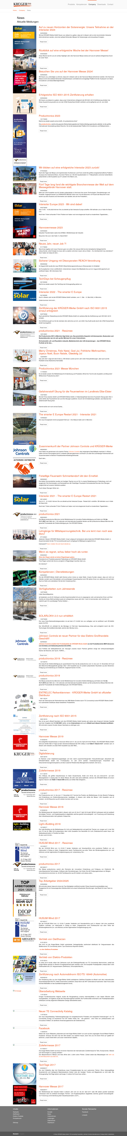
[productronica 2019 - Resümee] (24, 659)
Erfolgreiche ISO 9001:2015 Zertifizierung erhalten (66, 94)
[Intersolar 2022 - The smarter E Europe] (24, 296)
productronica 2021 (49, 514)
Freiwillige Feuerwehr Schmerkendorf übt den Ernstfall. (68, 475)
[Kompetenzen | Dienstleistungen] (24, 578)
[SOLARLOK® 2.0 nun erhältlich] (24, 617)
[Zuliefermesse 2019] (24, 778)
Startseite (16, 1112)
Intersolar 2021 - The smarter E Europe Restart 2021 (68, 496)
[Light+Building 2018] (24, 826)
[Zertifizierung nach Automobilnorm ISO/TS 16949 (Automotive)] (24, 979)
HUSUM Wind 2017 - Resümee (56, 843)
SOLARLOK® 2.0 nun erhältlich (56, 615)
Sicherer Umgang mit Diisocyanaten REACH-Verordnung (69, 260)
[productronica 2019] (24, 676)
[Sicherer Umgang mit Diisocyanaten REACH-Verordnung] (24, 265)
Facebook (44, 1028)
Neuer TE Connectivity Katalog (55, 1011)
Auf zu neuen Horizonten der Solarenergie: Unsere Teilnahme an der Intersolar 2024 (76, 28)
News (49, 1114)
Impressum (51, 1122)
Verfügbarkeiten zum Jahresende (57, 588)
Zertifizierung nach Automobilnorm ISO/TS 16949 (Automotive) (73, 974)
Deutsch (15, 1134)
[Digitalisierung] (24, 754)
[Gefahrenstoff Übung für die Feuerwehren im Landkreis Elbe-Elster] (24, 398)
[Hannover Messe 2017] (24, 1094)
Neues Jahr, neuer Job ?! (52, 243)
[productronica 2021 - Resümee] (24, 334)
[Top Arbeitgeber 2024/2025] (24, 898)
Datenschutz (51, 1120)
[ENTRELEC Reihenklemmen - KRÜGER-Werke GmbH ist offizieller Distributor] (24, 702)
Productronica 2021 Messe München (59, 368)
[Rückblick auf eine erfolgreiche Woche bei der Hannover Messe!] (24, 59)
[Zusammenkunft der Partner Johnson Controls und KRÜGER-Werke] (24, 460)
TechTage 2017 (47, 1064)
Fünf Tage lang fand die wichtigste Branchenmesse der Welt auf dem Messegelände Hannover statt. (76, 186)
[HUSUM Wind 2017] (24, 927)
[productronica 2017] (24, 867)
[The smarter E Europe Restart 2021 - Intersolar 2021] (24, 429)
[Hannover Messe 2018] (24, 812)
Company (92, 4)
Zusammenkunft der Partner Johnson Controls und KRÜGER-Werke (76, 446)
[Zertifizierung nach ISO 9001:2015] (24, 724)
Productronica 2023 (49, 115)
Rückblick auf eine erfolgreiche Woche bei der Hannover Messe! (73, 50)
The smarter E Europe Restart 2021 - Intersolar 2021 (68, 414)
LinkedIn (84, 1115)
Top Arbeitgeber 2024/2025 (54, 880)
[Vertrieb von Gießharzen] (24, 940)
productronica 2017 (49, 863)
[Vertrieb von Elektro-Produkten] (24, 964)
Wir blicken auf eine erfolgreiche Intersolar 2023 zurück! (69, 167)
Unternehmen (52, 1116)
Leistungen (51, 1118)
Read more (43, 42)
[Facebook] (24, 1035)
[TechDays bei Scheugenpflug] (24, 283)
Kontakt (50, 1112)
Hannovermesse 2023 (51, 227)
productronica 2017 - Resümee (56, 789)
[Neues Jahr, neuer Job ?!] (24, 248)
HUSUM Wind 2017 (49, 918)
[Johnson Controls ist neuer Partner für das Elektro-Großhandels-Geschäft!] (24, 640)
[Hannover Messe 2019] (24, 742)
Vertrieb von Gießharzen (52, 939)
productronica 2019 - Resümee (56, 658)
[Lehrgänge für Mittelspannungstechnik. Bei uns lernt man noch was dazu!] (24, 535)
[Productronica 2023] (24, 140)
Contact (110, 4)
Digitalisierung (46, 753)
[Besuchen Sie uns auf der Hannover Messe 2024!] (24, 81)
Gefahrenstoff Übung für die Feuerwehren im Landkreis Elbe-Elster (75, 391)
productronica (46, 124)
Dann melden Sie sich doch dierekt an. (59, 544)
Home (15, 10)
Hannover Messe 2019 (51, 736)
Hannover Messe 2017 (51, 1086)
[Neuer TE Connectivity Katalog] (24, 1015)
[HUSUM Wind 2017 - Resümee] (24, 852)
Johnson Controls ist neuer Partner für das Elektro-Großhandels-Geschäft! (74, 637)
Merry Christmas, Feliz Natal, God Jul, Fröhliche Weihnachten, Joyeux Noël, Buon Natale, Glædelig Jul (72, 352)
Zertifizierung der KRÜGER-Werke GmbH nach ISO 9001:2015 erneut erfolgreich (73, 309)
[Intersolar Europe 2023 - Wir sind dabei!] (24, 214)
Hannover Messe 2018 (51, 806)
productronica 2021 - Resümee (56, 330)
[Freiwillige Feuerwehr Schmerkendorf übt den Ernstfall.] (24, 481)
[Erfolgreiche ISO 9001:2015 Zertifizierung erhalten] (24, 103)
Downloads (101, 4)
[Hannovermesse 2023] (24, 232)
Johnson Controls (74, 451)
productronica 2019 (49, 675)
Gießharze (16, 1114)
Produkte (71, 4)
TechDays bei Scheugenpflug (55, 278)
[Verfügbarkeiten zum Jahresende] (24, 600)
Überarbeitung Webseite (52, 991)
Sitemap (15, 1122)
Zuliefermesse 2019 (49, 770)
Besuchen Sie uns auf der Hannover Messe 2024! (66, 71)
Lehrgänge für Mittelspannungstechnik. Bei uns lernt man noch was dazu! (75, 532)
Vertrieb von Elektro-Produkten (55, 957)
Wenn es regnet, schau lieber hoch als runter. (63, 551)
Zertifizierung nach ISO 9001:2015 (57, 715)
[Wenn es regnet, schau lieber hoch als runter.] (24, 555)
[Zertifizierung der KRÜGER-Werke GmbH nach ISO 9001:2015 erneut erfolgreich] (24, 315)
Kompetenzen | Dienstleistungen (56, 571)
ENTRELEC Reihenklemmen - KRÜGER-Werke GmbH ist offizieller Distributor (75, 694)
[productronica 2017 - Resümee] (24, 793)
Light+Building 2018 (50, 824)
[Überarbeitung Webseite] (24, 1000)
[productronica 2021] (24, 516)
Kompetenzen (81, 4)
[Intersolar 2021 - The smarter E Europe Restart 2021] (24, 499)
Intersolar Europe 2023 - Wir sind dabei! (60, 204)
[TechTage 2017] (24, 1074)
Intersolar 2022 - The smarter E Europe (60, 292)
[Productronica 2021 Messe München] (24, 378)
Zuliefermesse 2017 (49, 1045)
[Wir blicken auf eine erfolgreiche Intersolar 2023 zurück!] (24, 173)
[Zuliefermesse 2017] (24, 1053)
